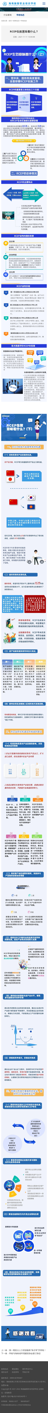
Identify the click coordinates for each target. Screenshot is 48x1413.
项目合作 (4, 1372)
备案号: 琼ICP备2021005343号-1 (14, 1396)
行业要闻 (8, 15)
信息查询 (15, 1372)
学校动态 (20, 15)
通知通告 (15, 1369)
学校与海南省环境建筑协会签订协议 (25, 1353)
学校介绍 (25, 1372)
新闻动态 (16, 21)
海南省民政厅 (25, 1401)
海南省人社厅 (13, 1401)
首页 (10, 21)
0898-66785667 (16, 1378)
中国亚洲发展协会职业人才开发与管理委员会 (16, 1405)
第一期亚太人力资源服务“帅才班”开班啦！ (27, 1350)
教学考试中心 (27, 1369)
